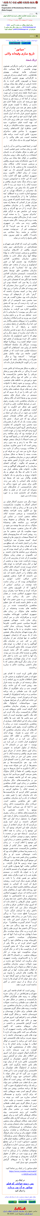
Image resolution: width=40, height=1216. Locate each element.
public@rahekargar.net (20, 29)
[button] (32, 1202)
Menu (33, 36)
